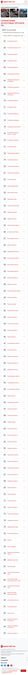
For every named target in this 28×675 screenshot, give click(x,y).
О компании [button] (4, 660)
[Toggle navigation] (25, 2)
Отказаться (4, 673)
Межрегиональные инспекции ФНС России (14, 32)
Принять (23, 670)
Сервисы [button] (3, 657)
